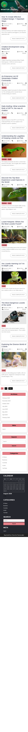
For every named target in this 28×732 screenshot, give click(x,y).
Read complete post (17, 38)
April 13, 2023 (6, 226)
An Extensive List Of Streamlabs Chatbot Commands (10, 78)
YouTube (4, 468)
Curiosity (4, 159)
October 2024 (5, 403)
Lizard (9, 159)
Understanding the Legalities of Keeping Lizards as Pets (13, 137)
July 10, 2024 (6, 113)
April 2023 (5, 414)
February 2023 (6, 417)
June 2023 (5, 409)
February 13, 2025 (7, 23)
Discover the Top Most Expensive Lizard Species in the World (13, 180)
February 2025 (6, 398)
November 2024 (6, 400)
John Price (20, 23)
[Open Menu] (26, 6)
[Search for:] (14, 442)
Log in (4, 429)
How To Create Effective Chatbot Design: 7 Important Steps (13, 19)
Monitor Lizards (9, 9)
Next (10, 388)
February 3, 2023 (7, 349)
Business (4, 203)
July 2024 (4, 406)
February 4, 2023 (7, 307)
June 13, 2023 (6, 140)
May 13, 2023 (6, 184)
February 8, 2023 (7, 268)
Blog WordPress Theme (9, 535)
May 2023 (4, 412)
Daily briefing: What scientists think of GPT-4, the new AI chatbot (13, 108)
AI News (4, 28)
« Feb (4, 496)
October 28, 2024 (7, 83)
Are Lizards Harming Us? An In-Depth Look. (13, 265)
